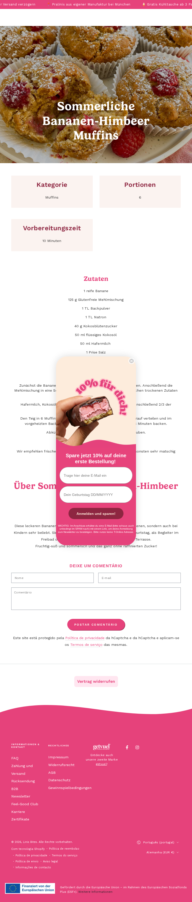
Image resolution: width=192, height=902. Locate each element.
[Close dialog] (131, 360)
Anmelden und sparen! (96, 514)
